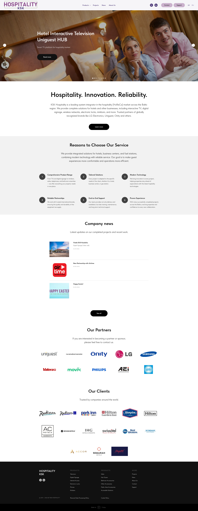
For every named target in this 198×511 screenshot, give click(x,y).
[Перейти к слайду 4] (99, 78)
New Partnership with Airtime (83, 263)
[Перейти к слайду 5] (101, 78)
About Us (112, 5)
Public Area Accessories (108, 487)
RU (193, 5)
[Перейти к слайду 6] (103, 78)
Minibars (72, 490)
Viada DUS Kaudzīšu (80, 243)
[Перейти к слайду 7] (105, 78)
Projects (96, 5)
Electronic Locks (75, 484)
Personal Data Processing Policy (79, 498)
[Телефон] (151, 5)
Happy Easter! (78, 284)
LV (189, 5)
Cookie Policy (105, 498)
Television (73, 474)
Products (85, 5)
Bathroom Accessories (107, 480)
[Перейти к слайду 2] (94, 78)
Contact (134, 484)
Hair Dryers (104, 477)
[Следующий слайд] (193, 45)
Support (134, 487)
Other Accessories (106, 484)
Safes (102, 474)
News (104, 5)
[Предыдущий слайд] (4, 45)
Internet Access (74, 480)
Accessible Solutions (107, 490)
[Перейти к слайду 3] (96, 78)
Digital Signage (74, 477)
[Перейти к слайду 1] (92, 78)
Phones (72, 487)
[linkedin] (156, 5)
